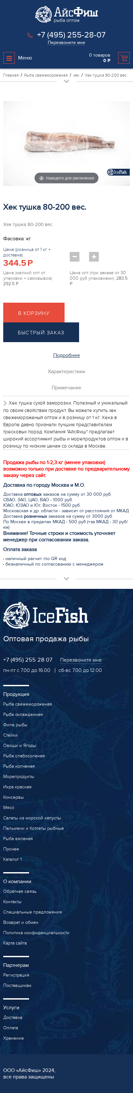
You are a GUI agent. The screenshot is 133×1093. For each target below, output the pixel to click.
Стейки (10, 735)
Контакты (12, 901)
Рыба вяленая (18, 838)
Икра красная (17, 787)
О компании (17, 881)
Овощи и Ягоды (19, 745)
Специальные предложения (32, 912)
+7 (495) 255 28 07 (27, 659)
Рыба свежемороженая (27, 704)
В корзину (34, 313)
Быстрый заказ (41, 333)
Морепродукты (18, 776)
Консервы (13, 797)
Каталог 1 (12, 859)
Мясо (8, 807)
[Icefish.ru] (66, 21)
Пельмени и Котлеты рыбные (33, 828)
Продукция (16, 694)
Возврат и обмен (20, 922)
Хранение (13, 1038)
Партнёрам (16, 965)
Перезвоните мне (66, 42)
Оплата (10, 1028)
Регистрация (16, 975)
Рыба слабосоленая (24, 756)
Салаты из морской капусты (32, 818)
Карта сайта (15, 943)
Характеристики (66, 371)
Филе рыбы (15, 725)
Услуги (11, 1007)
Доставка (12, 1017)
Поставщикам (17, 985)
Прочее (11, 849)
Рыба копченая (19, 766)
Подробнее (66, 355)
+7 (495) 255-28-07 (71, 35)
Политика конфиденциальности (36, 933)
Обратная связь (19, 891)
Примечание (66, 387)
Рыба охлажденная (23, 714)
